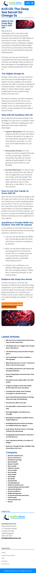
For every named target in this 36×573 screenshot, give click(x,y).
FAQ (3, 558)
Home (4, 552)
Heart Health (12, 472)
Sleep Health (12, 474)
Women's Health (13, 464)
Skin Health (11, 476)
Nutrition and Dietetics (15, 455)
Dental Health (12, 481)
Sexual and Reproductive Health (18, 487)
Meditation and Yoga (15, 460)
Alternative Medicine (15, 489)
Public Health (12, 497)
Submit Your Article (8, 555)
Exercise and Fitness (14, 458)
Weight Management (15, 493)
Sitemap (4, 561)
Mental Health (12, 462)
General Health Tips (14, 499)
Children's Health (13, 468)
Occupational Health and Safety (18, 495)
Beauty (10, 502)
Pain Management (14, 483)
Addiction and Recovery (16, 485)
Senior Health (12, 470)
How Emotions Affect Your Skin (16, 403)
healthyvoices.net (9, 306)
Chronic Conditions (14, 491)
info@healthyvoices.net (11, 538)
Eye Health (11, 479)
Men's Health (12, 466)
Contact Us (5, 564)
